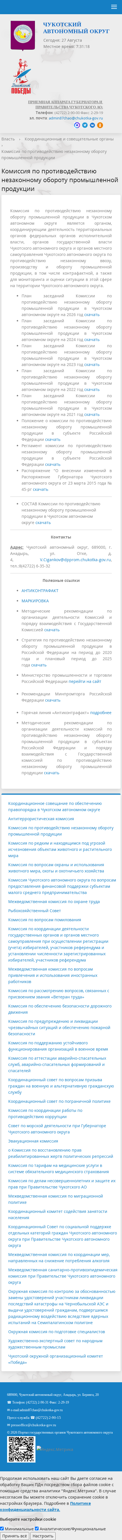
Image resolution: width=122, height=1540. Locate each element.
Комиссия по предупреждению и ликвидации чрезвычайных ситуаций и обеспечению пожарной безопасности (59, 1027)
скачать (92, 314)
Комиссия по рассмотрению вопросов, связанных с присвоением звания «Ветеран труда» (58, 994)
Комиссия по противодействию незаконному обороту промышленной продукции (60, 831)
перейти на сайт (85, 681)
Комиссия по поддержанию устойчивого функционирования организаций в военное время (58, 1046)
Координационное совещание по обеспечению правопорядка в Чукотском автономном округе (55, 806)
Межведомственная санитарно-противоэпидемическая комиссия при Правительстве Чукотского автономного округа (62, 1276)
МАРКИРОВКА (35, 600)
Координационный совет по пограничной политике (59, 1101)
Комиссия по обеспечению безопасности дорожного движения (60, 1009)
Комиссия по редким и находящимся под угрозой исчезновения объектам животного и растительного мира (60, 849)
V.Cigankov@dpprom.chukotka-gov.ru (75, 559)
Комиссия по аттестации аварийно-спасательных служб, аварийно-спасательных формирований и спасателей (57, 1064)
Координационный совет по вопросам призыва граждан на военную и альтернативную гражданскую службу (61, 1086)
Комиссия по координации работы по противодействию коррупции (45, 1113)
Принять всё (14, 1536)
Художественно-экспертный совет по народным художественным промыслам (55, 1344)
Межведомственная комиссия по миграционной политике (55, 1199)
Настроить (43, 1536)
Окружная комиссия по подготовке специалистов (56, 1331)
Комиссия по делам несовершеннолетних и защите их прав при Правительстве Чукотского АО (61, 1184)
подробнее (101, 712)
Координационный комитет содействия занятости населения (57, 1214)
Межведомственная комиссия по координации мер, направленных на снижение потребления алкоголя (59, 1257)
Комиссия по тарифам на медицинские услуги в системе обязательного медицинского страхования (58, 1168)
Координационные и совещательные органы (69, 139)
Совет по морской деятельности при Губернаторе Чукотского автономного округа (57, 1129)
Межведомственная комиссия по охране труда (54, 901)
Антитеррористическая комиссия (41, 818)
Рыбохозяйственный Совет (34, 910)
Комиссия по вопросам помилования (44, 919)
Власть (8, 139)
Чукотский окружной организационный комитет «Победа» (55, 1359)
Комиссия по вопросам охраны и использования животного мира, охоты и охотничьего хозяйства (56, 868)
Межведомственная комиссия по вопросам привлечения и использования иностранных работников (52, 975)
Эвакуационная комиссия (33, 1141)
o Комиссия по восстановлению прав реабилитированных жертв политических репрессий (60, 1153)
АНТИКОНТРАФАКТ (40, 590)
